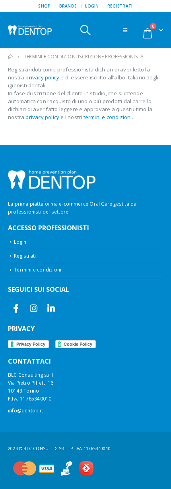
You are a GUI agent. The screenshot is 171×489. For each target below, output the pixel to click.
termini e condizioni (108, 117)
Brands (68, 6)
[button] (85, 30)
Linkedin (51, 308)
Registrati (120, 6)
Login (92, 6)
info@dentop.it (25, 410)
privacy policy (42, 77)
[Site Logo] (30, 30)
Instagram (33, 308)
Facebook (16, 308)
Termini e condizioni (37, 269)
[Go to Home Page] (10, 57)
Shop (44, 6)
